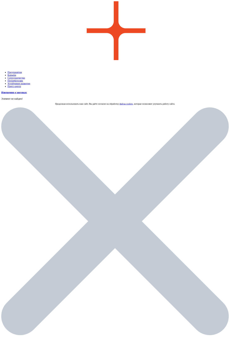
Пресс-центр (14, 86)
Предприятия (15, 72)
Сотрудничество (16, 78)
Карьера (12, 75)
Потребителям (15, 80)
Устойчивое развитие (19, 83)
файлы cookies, (126, 104)
